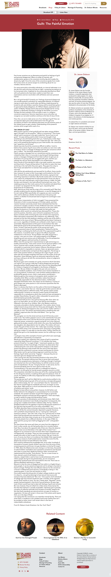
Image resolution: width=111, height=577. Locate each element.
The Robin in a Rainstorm (83, 160)
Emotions (72, 142)
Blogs (50, 8)
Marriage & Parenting (75, 8)
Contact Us (61, 566)
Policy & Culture (60, 8)
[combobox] (92, 3)
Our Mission (61, 557)
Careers (60, 561)
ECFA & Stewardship (64, 565)
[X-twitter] (25, 571)
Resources (103, 8)
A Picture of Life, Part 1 (83, 181)
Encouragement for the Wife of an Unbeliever (55, 538)
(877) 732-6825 (76, 3)
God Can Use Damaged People (26, 538)
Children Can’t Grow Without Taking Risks (85, 174)
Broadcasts (42, 8)
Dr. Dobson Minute (91, 8)
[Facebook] (19, 571)
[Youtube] (28, 571)
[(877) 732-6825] (70, 3)
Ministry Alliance (62, 559)
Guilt (77, 142)
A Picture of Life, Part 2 (83, 167)
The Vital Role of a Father (84, 153)
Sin (81, 142)
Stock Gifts (61, 563)
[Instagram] (22, 571)
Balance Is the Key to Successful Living (85, 538)
